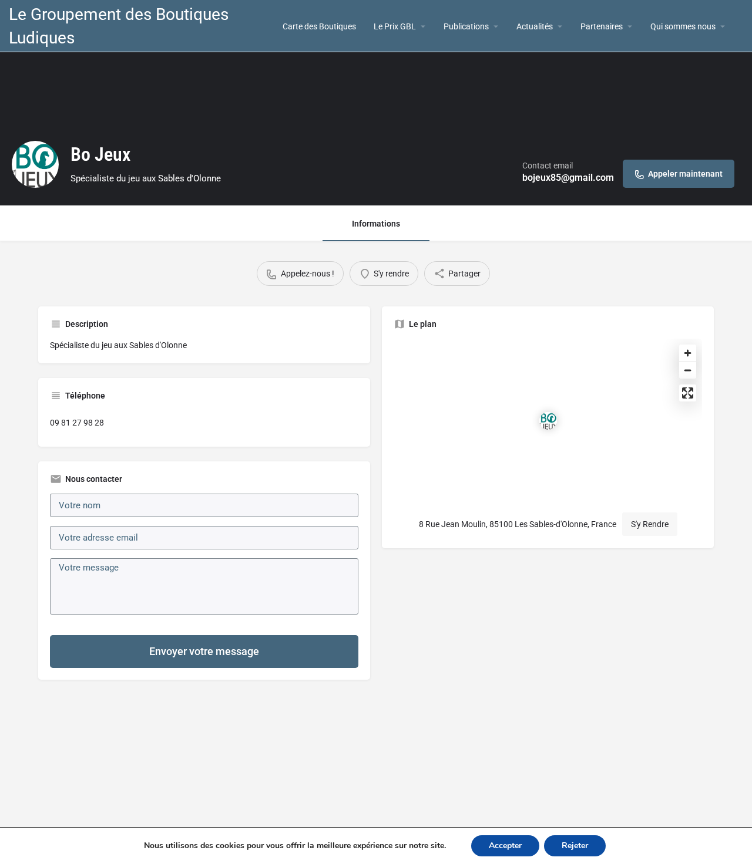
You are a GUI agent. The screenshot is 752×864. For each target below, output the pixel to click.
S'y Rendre (650, 524)
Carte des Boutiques (319, 26)
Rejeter (575, 845)
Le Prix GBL (395, 26)
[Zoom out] (687, 370)
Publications (466, 26)
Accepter (505, 845)
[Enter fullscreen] (687, 392)
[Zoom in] (687, 353)
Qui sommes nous (683, 26)
